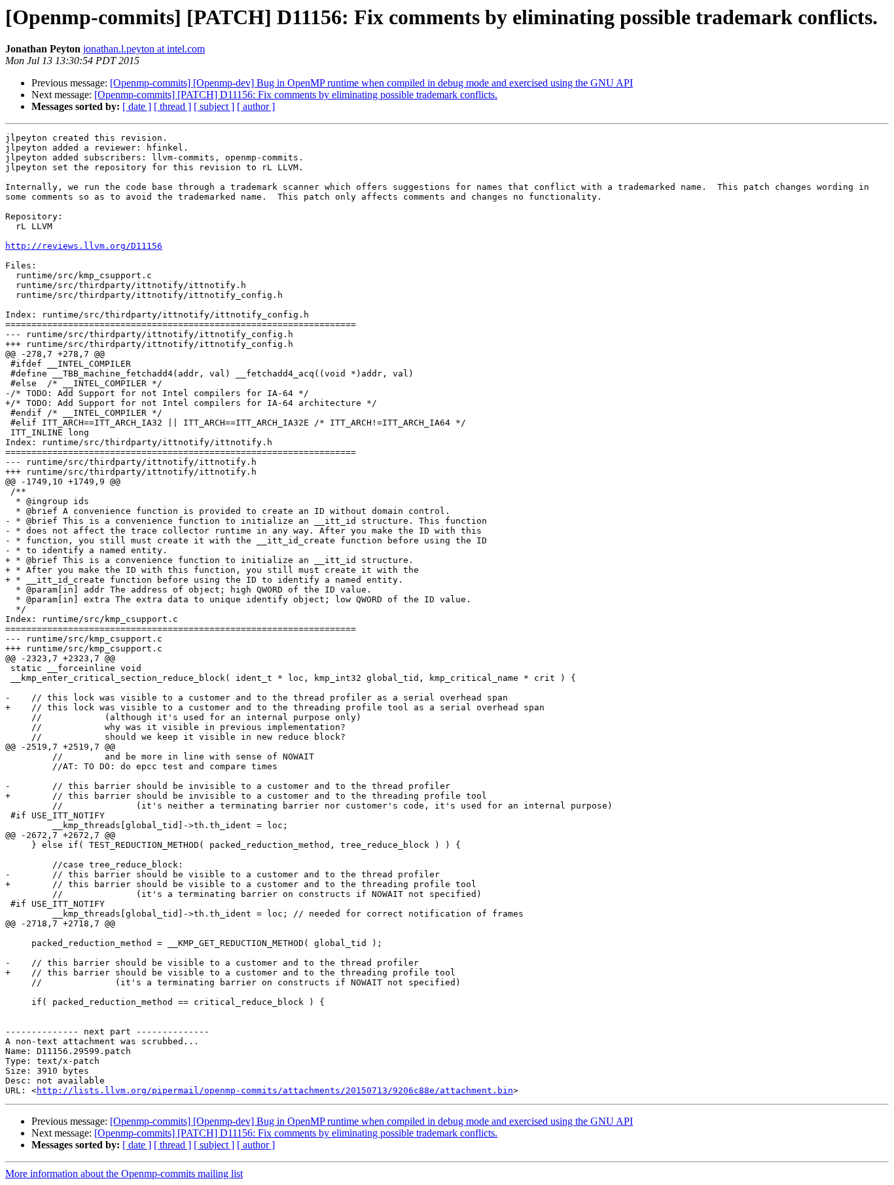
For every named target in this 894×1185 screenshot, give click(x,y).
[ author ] (256, 106)
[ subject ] (214, 106)
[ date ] (136, 106)
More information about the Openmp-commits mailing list (124, 1173)
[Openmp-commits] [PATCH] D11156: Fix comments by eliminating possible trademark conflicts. (295, 94)
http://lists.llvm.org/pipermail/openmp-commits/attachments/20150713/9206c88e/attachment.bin (275, 1090)
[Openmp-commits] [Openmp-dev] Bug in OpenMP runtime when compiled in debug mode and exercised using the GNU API (371, 82)
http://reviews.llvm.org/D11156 (83, 246)
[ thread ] (172, 106)
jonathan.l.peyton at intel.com (144, 48)
